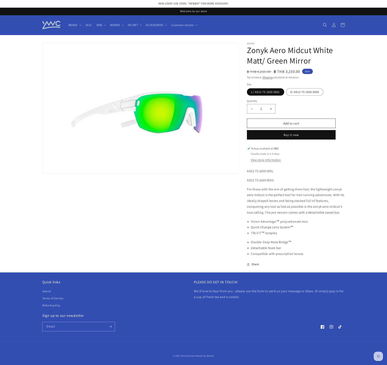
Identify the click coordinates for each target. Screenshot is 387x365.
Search (46, 291)
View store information (266, 160)
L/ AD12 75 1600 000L (265, 92)
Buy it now (291, 135)
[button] (74, 25)
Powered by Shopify (204, 356)
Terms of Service (52, 298)
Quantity (252, 101)
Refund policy (51, 305)
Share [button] (255, 264)
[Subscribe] (110, 326)
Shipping (267, 77)
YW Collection (187, 356)
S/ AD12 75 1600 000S (304, 92)
